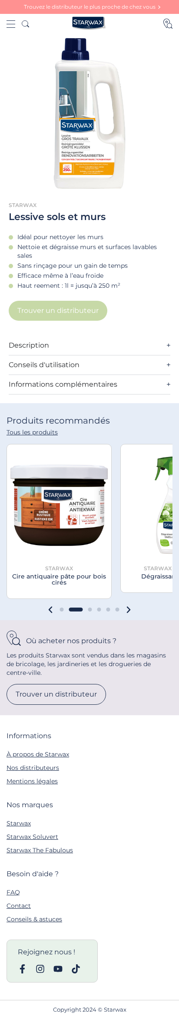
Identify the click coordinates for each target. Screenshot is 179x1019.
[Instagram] (40, 968)
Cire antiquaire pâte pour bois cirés (59, 579)
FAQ (13, 892)
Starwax (19, 823)
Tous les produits (32, 432)
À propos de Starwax (38, 754)
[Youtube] (58, 968)
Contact (19, 906)
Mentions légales (32, 781)
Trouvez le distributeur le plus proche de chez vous (90, 6)
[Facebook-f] (22, 968)
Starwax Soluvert (32, 837)
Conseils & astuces (34, 919)
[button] (50, 609)
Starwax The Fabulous (40, 850)
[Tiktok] (75, 968)
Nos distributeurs (33, 768)
